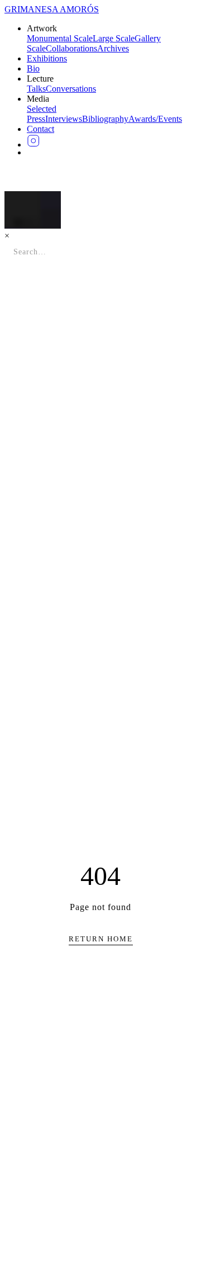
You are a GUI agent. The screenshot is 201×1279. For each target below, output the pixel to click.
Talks (36, 88)
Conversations (71, 88)
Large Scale (114, 38)
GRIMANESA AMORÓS (51, 9)
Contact (40, 129)
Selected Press (41, 114)
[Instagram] (112, 141)
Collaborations (71, 48)
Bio (33, 68)
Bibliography (105, 119)
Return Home (101, 939)
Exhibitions (47, 58)
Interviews (63, 119)
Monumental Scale (60, 38)
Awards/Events (155, 119)
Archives (113, 48)
